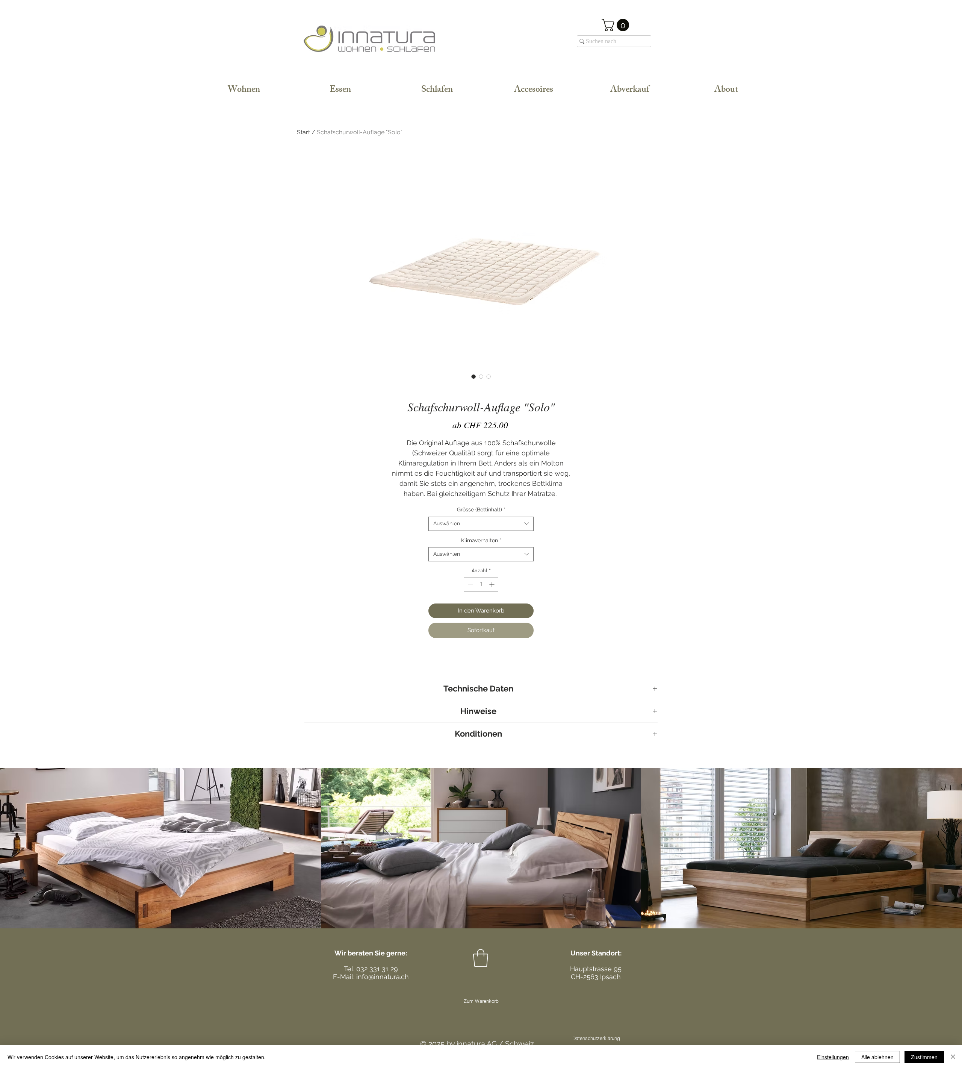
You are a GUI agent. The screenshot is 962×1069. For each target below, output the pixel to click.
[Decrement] (469, 584)
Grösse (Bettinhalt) (481, 509)
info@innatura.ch (382, 977)
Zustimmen (924, 1057)
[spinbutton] (481, 584)
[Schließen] (952, 1057)
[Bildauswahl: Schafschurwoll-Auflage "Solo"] (473, 376)
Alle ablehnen (877, 1057)
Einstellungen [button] (833, 1057)
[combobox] (481, 524)
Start (303, 132)
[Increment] (492, 584)
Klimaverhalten (481, 540)
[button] (617, 25)
